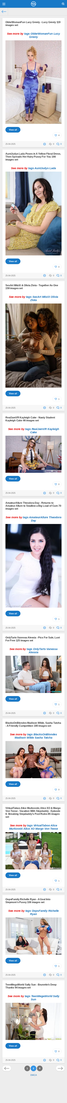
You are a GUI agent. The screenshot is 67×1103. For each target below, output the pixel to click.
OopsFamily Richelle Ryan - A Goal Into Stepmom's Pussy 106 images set (27, 901)
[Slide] (33, 122)
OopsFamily (40, 910)
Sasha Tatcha (43, 737)
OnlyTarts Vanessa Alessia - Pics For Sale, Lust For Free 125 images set (32, 639)
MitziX (46, 296)
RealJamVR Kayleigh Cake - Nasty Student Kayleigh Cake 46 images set (30, 419)
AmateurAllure (38, 517)
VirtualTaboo (42, 825)
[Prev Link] (6, 1068)
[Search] (63, 4)
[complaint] (45, 144)
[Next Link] (60, 1068)
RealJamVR (39, 429)
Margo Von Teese (46, 828)
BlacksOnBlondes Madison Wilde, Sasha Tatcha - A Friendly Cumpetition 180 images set (33, 724)
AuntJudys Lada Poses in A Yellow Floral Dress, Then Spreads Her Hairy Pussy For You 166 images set (33, 156)
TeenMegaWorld (41, 996)
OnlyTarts (39, 649)
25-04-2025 (10, 144)
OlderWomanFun (42, 33)
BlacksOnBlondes (45, 734)
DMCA (33, 1075)
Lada (52, 168)
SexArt (36, 296)
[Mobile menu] (4, 4)
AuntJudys (41, 168)
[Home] (4, 11)
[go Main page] (33, 4)
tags (27, 33)
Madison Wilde (24, 737)
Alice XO (29, 828)
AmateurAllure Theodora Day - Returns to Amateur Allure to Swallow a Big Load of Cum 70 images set (33, 505)
